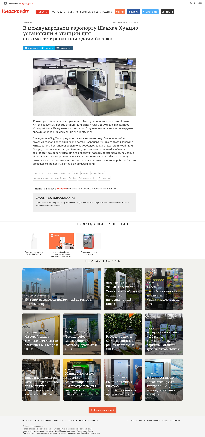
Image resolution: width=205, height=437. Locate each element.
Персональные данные (149, 420)
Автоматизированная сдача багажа (50, 178)
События (73, 11)
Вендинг (29, 373)
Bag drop (72, 178)
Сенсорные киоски (116, 283)
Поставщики (58, 11)
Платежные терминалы (36, 295)
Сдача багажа (97, 173)
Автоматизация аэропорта (58, 173)
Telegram (62, 188)
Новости (42, 11)
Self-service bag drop (87, 178)
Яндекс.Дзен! (26, 3)
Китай (76, 173)
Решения (107, 11)
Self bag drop (104, 178)
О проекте (198, 3)
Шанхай (85, 173)
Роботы (110, 332)
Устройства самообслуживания (117, 376)
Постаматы (30, 332)
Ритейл (151, 283)
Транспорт (28, 23)
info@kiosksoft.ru (171, 420)
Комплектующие (90, 11)
